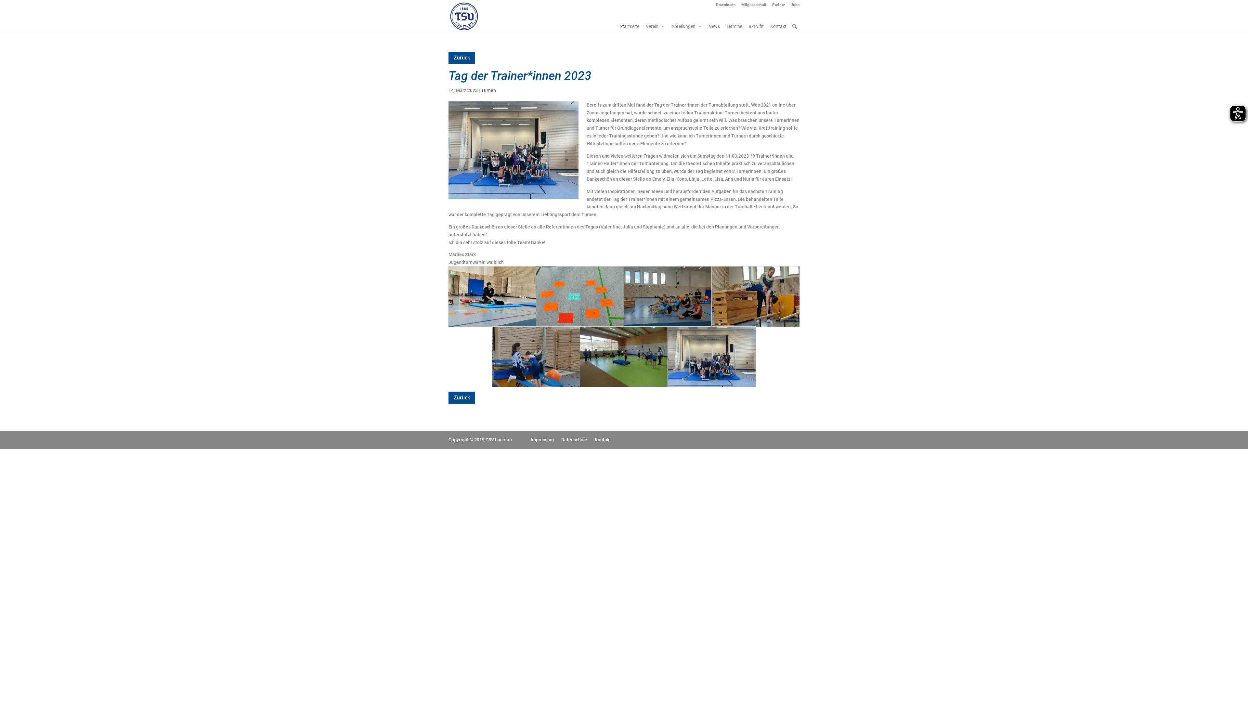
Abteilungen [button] (683, 26)
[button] (795, 26)
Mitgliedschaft (753, 5)
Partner (778, 5)
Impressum (542, 439)
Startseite (629, 26)
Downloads (725, 5)
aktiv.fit (756, 26)
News (714, 26)
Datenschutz (574, 439)
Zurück (462, 58)
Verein (652, 26)
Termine (734, 26)
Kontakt (778, 26)
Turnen (488, 90)
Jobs (795, 5)
